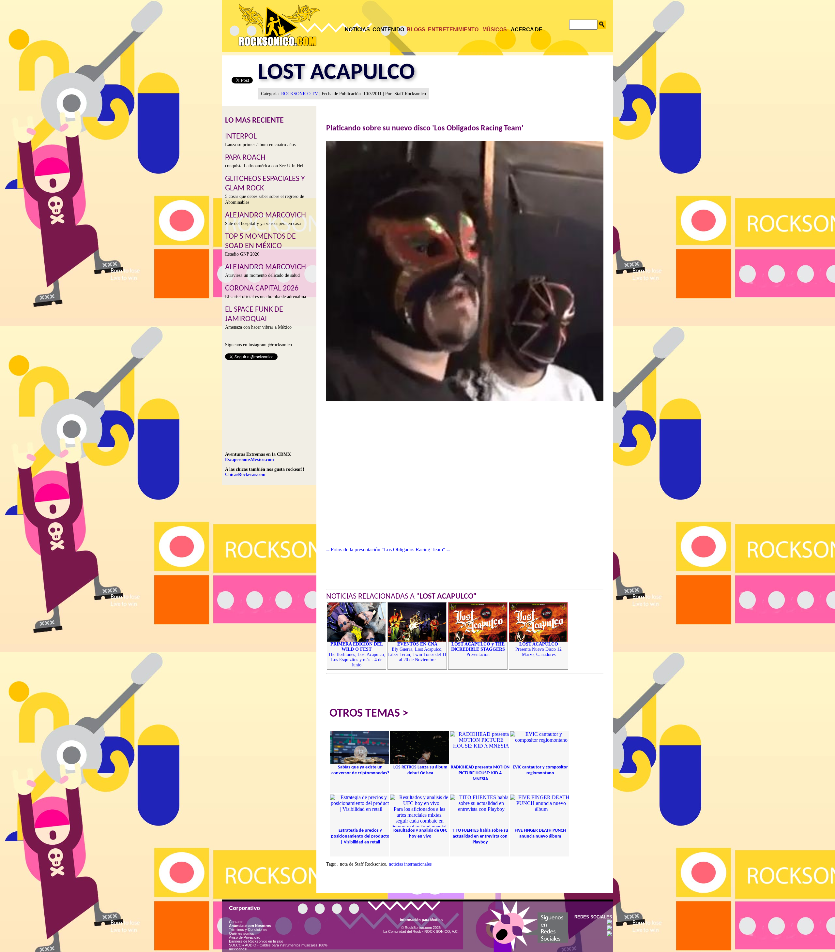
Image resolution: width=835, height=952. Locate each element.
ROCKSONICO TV (299, 93)
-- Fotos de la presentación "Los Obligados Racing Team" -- (388, 549)
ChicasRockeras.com (245, 474)
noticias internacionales (410, 864)
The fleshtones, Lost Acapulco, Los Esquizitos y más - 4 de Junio (356, 654)
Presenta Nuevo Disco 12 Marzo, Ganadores (538, 649)
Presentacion (478, 649)
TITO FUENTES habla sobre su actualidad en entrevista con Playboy (480, 836)
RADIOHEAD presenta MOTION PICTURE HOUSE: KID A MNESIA (480, 773)
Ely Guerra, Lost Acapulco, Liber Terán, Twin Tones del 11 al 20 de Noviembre (417, 652)
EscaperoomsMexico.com (249, 459)
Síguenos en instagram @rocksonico (258, 344)
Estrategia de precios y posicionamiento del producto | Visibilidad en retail (360, 836)
